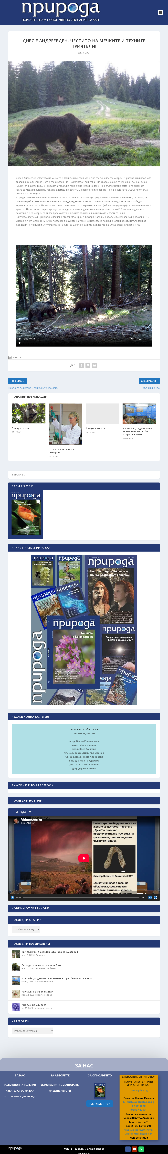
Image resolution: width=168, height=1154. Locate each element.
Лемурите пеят (21, 428)
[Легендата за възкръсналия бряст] (16, 967)
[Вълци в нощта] (102, 413)
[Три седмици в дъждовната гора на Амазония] (16, 954)
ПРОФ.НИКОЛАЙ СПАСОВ (84, 729)
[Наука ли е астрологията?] (16, 994)
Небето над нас (44, 994)
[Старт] (12, 897)
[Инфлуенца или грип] (16, 1007)
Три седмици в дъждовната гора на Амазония (49, 951)
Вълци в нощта (95, 428)
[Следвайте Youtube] (134, 1149)
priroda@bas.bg (138, 1090)
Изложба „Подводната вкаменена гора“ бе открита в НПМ (137, 431)
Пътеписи (40, 955)
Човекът (49, 1008)
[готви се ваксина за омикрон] (65, 424)
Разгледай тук (99, 1104)
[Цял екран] (155, 897)
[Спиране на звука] (150, 897)
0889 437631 (138, 1110)
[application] (84, 858)
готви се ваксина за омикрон (61, 451)
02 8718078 (139, 1106)
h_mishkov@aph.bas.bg (138, 1102)
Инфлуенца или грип (33, 1004)
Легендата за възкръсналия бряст (42, 965)
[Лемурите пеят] (28, 413)
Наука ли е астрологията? (37, 991)
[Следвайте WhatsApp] (141, 1149)
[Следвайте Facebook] (128, 1149)
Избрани (39, 1008)
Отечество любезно (46, 968)
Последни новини (44, 981)
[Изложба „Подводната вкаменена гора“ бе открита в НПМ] (139, 413)
